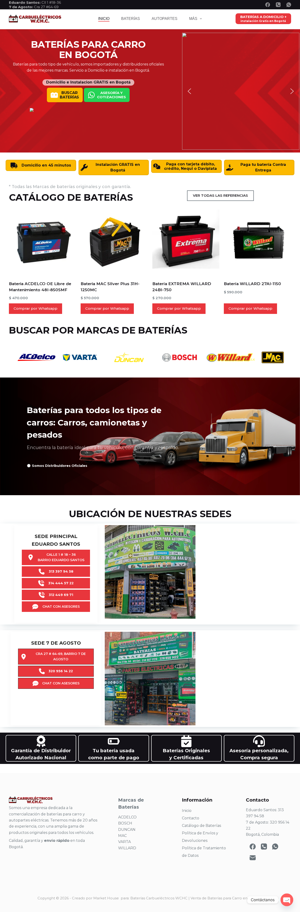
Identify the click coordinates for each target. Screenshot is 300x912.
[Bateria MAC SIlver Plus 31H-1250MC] (114, 241)
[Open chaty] (287, 900)
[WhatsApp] (288, 4)
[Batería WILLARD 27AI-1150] (257, 241)
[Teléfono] (278, 4)
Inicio (103, 19)
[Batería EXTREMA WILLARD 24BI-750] (186, 241)
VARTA (124, 841)
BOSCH (125, 823)
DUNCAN (126, 829)
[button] (189, 91)
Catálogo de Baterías (201, 825)
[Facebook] (267, 4)
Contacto (190, 818)
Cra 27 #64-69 (34, 7)
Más (193, 19)
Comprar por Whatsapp (35, 308)
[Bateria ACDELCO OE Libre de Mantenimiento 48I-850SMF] (42, 241)
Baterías (130, 19)
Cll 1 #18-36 (51, 2)
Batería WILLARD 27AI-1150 (252, 283)
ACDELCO (127, 817)
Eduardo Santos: (25, 2)
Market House (106, 898)
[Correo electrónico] (253, 858)
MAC (122, 835)
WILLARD (127, 848)
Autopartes (164, 19)
